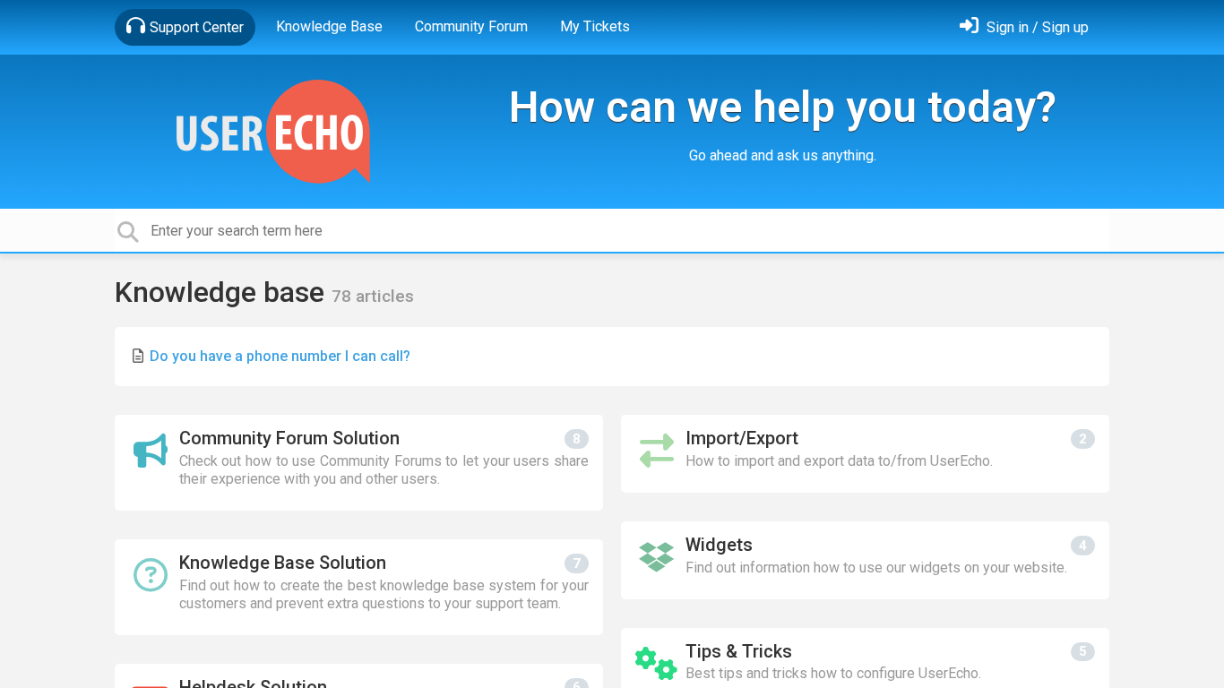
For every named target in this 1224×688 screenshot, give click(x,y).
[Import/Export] (865, 454)
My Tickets (595, 26)
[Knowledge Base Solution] (359, 587)
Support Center (197, 27)
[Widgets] (865, 560)
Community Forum (471, 26)
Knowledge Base (329, 26)
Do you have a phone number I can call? (280, 356)
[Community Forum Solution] (359, 463)
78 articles (373, 296)
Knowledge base (223, 292)
